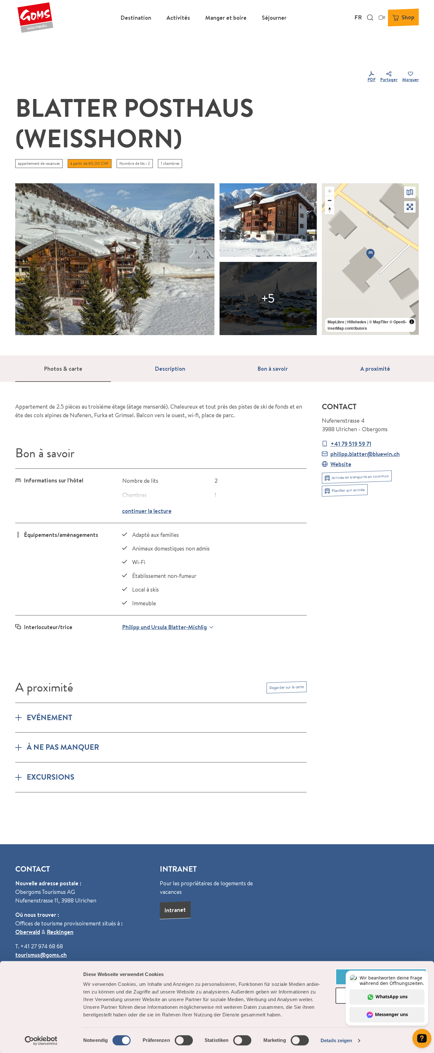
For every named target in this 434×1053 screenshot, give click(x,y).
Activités (178, 18)
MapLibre (336, 322)
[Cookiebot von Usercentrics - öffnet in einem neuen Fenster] (41, 1040)
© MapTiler (379, 322)
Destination (135, 18)
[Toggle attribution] (412, 322)
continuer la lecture (147, 511)
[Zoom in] (329, 191)
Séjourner (274, 18)
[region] (370, 259)
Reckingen (60, 932)
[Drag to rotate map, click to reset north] (329, 209)
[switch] (184, 1040)
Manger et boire (226, 18)
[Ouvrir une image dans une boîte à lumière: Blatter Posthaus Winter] (268, 219)
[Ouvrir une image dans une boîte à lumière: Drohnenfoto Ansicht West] (114, 259)
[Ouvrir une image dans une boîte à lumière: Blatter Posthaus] (268, 298)
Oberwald (27, 932)
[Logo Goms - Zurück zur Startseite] (35, 17)
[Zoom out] (329, 200)
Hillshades (356, 322)
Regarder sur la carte (286, 687)
